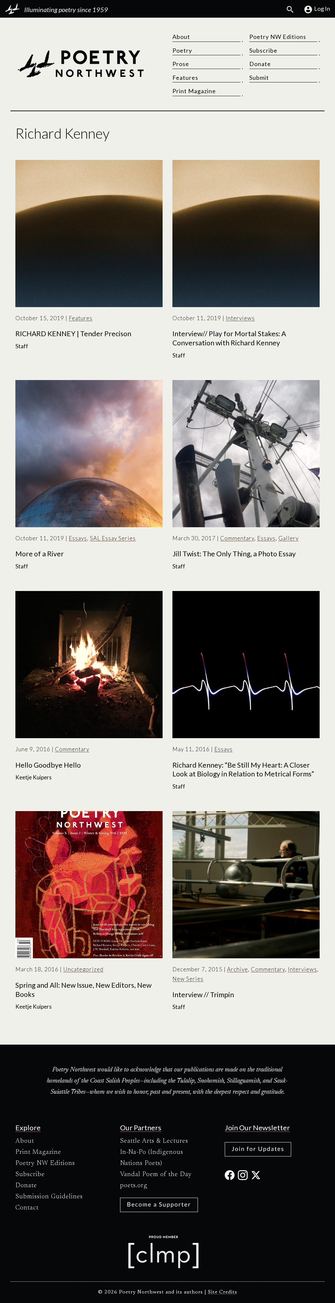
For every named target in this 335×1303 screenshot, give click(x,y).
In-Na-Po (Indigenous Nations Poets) (151, 1158)
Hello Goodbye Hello (48, 765)
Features (185, 77)
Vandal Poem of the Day (156, 1174)
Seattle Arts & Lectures (154, 1141)
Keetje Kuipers (33, 777)
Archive (237, 969)
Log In (322, 8)
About (181, 36)
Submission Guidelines (49, 1196)
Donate (260, 63)
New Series (187, 978)
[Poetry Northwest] (80, 64)
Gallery (288, 538)
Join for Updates (258, 1148)
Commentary (237, 538)
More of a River (39, 553)
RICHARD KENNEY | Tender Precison (73, 333)
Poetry (182, 50)
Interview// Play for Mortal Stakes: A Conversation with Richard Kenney (229, 338)
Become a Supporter (159, 1204)
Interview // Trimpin (203, 994)
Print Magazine (194, 91)
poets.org (133, 1185)
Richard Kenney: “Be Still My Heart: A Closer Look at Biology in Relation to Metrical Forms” (243, 769)
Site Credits (222, 1292)
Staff (21, 346)
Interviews (240, 318)
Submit (259, 77)
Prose (180, 63)
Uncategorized (83, 969)
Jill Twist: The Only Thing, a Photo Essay (234, 553)
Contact (27, 1208)
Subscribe (263, 50)
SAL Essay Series (113, 538)
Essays (78, 538)
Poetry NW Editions (277, 36)
